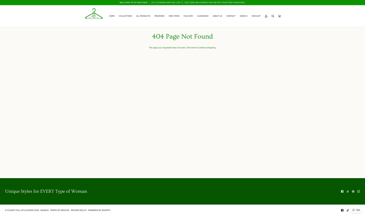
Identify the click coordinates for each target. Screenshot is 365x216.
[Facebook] (342, 191)
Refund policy (79, 210)
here (193, 47)
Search (44, 210)
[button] (125, 16)
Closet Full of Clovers (20, 210)
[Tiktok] (347, 191)
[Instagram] (358, 191)
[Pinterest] (353, 191)
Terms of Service (59, 210)
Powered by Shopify (99, 210)
